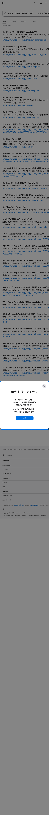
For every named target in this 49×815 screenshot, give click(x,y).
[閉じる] (44, 386)
